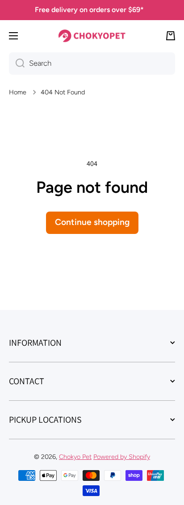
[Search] (17, 63)
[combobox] (92, 63)
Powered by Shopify (121, 457)
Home (17, 92)
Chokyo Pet (75, 457)
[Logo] (92, 36)
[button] (170, 35)
